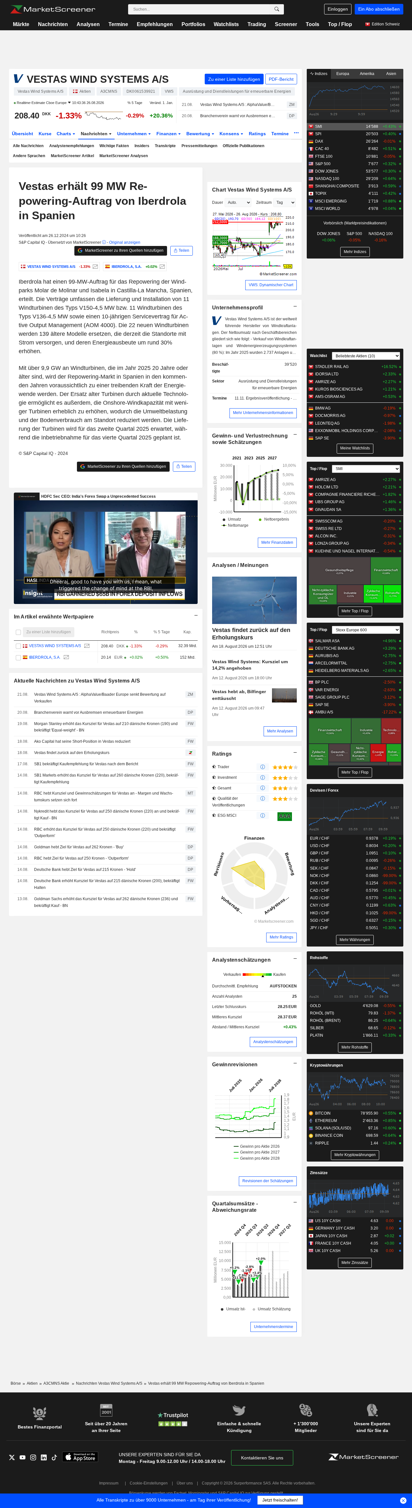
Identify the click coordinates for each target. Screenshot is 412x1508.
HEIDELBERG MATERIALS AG (342, 670)
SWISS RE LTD (328, 528)
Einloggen (338, 9)
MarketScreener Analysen (123, 156)
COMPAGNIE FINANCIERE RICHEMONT (347, 494)
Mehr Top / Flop (355, 611)
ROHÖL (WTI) (322, 1013)
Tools (312, 24)
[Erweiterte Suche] (277, 9)
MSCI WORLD (327, 208)
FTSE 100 (323, 156)
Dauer (217, 202)
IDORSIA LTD (327, 374)
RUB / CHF (319, 860)
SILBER (317, 1028)
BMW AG (323, 408)
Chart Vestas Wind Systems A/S (252, 190)
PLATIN (316, 1035)
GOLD (315, 1006)
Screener (286, 24)
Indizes (320, 73)
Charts (64, 133)
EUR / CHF (319, 838)
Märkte (21, 24)
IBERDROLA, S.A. (44, 657)
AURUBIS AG (327, 656)
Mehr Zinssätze (355, 1262)
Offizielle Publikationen (243, 146)
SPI (318, 134)
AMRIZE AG (325, 382)
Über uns (185, 1483)
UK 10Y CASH (328, 1251)
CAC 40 (322, 148)
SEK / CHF (319, 868)
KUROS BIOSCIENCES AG (338, 389)
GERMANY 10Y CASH (335, 1228)
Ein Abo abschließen (379, 9)
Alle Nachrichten (28, 146)
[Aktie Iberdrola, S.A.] (161, 266)
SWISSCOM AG (328, 521)
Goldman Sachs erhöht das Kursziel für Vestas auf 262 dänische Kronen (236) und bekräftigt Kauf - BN (106, 902)
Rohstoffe (319, 958)
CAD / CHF (319, 890)
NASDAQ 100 (327, 178)
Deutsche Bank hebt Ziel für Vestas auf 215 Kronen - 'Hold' (85, 869)
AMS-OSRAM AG (330, 396)
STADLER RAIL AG (332, 366)
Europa (342, 73)
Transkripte (165, 146)
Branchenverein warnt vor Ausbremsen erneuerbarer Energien (238, 116)
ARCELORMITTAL (331, 663)
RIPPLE (322, 1143)
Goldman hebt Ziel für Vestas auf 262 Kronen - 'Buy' (79, 847)
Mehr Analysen (280, 731)
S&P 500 (323, 164)
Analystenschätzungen (241, 960)
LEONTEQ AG (327, 423)
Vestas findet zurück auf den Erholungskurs (71, 752)
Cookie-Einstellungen (149, 1483)
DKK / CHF (319, 883)
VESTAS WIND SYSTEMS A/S (55, 646)
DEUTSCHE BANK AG (334, 648)
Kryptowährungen (326, 1065)
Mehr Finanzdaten (277, 542)
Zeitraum (264, 202)
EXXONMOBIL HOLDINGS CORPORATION (347, 431)
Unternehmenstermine (273, 1326)
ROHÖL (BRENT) (325, 1020)
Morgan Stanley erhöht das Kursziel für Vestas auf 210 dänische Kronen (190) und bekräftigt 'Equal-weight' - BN (106, 727)
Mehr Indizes (355, 252)
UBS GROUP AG (329, 502)
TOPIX (320, 193)
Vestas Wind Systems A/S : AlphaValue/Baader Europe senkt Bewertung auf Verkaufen (238, 104)
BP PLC (322, 682)
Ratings (257, 133)
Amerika (367, 73)
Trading (257, 24)
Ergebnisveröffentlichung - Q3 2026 (277, 398)
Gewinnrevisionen (235, 1064)
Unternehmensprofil (237, 307)
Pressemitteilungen (199, 146)
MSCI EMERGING (331, 201)
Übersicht (22, 133)
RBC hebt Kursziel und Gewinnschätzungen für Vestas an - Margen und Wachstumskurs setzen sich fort (103, 796)
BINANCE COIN (329, 1135)
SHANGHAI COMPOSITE (337, 186)
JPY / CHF (319, 928)
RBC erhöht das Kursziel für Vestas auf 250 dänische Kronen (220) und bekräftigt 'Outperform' (104, 832)
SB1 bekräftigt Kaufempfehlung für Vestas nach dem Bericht (86, 764)
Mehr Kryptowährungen (355, 1155)
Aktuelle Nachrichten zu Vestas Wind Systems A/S (77, 680)
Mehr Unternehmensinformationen (263, 412)
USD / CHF (319, 846)
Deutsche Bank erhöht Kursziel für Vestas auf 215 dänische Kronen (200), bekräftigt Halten (107, 884)
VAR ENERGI (327, 690)
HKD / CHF (319, 913)
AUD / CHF (319, 898)
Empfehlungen (155, 24)
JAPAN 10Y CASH (331, 1236)
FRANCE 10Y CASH (333, 1243)
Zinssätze (319, 1173)
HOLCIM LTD (326, 487)
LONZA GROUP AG (332, 543)
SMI (318, 126)
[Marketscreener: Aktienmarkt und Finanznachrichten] (52, 9)
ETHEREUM (326, 1120)
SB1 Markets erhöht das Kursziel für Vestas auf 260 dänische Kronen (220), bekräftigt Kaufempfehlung (106, 778)
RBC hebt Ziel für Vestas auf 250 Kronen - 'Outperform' (81, 858)
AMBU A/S (324, 712)
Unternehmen (132, 133)
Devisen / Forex (324, 790)
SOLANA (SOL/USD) (333, 1128)
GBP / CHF (319, 853)
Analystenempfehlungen (71, 146)
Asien (391, 73)
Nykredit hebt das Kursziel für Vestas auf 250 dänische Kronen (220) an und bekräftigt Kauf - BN (107, 814)
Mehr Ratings (281, 937)
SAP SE (322, 438)
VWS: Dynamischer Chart (271, 285)
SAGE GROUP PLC (332, 697)
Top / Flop (340, 24)
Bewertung (198, 133)
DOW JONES (326, 171)
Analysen (88, 24)
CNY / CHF (319, 905)
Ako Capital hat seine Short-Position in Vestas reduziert (82, 741)
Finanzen (167, 133)
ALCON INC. (326, 536)
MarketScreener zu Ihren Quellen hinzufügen (124, 250)
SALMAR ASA (327, 641)
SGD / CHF (319, 920)
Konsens (230, 133)
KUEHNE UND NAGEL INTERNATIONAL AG (347, 551)
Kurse (45, 133)
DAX (319, 141)
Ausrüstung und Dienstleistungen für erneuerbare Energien (268, 384)
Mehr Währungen (355, 940)
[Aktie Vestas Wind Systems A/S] (94, 266)
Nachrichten (53, 24)
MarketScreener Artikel (72, 156)
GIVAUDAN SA (328, 509)
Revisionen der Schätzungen (267, 1181)
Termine (118, 24)
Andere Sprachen (29, 156)
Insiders (142, 146)
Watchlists (226, 24)
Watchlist (318, 355)
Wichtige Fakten (114, 146)
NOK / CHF (319, 875)
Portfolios (193, 24)
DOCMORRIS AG (330, 415)
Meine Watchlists (355, 448)
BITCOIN (323, 1113)
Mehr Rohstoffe (355, 1047)
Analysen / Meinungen (240, 565)
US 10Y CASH (328, 1221)
